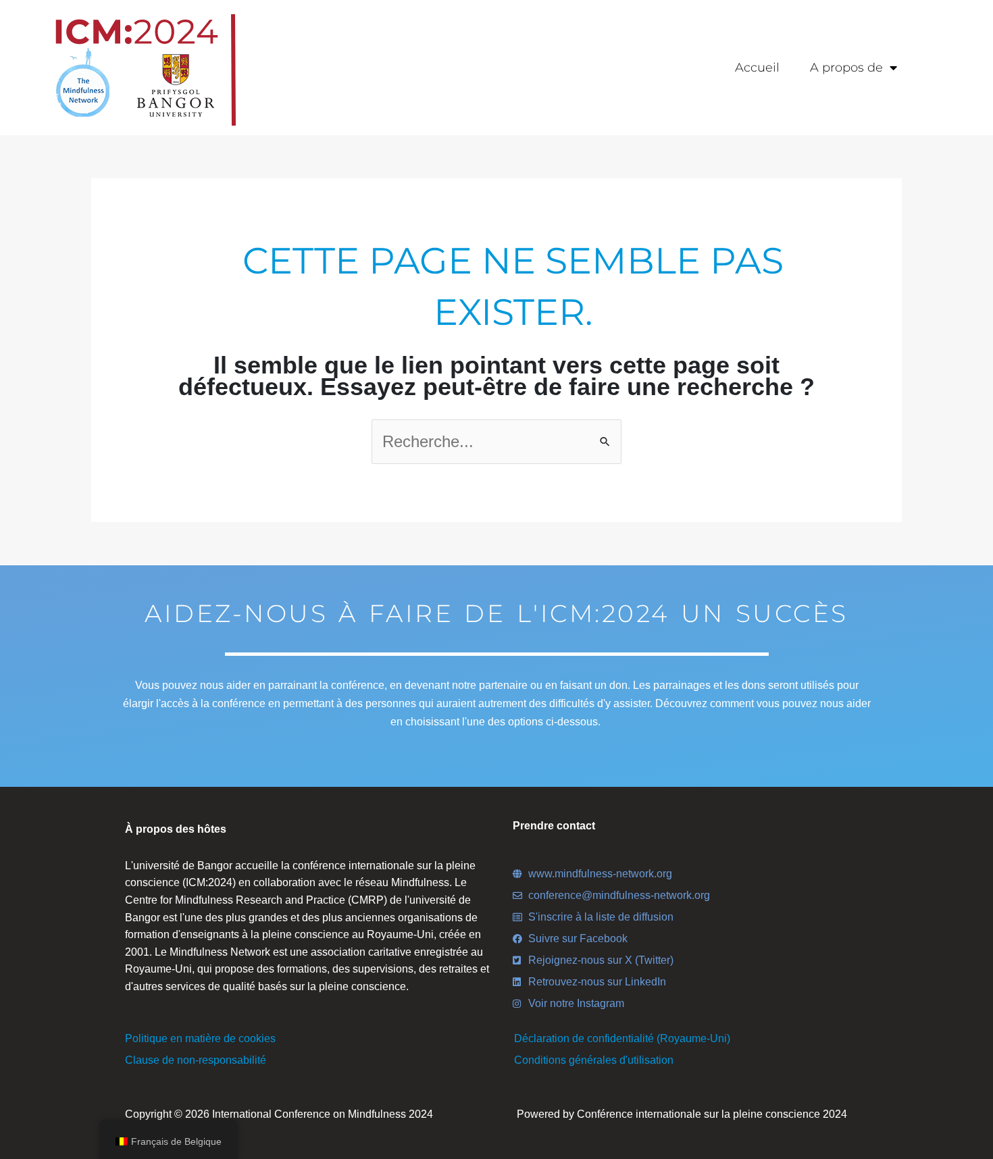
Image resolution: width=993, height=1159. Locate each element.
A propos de (846, 67)
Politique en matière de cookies (200, 1038)
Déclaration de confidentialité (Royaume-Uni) (622, 1038)
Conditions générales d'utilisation (593, 1060)
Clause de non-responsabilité (195, 1060)
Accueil (757, 67)
